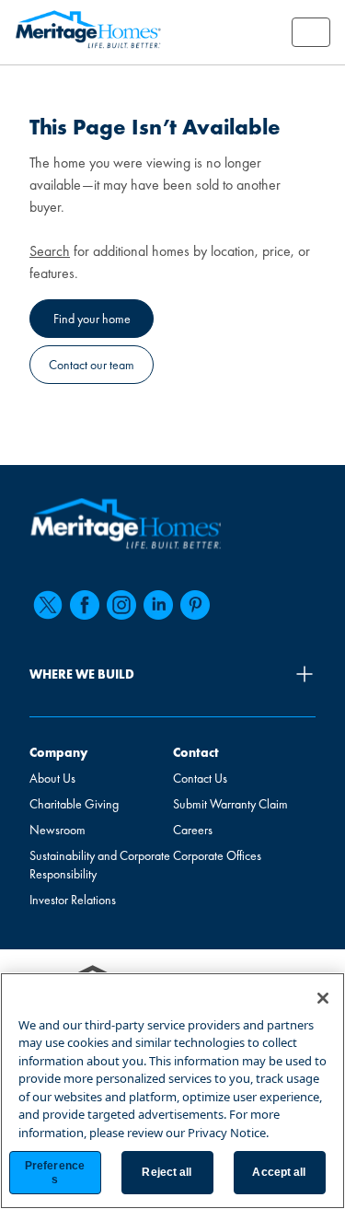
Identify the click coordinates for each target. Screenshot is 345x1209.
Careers (193, 829)
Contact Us (200, 778)
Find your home (92, 318)
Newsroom (57, 829)
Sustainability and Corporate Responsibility (99, 864)
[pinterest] (195, 605)
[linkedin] (158, 605)
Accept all (278, 1172)
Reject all (166, 1172)
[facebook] (84, 605)
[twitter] (48, 605)
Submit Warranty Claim (230, 804)
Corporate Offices (217, 855)
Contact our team (91, 364)
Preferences (55, 1172)
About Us (52, 778)
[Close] (323, 998)
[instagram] (121, 605)
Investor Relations (72, 899)
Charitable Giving (74, 804)
